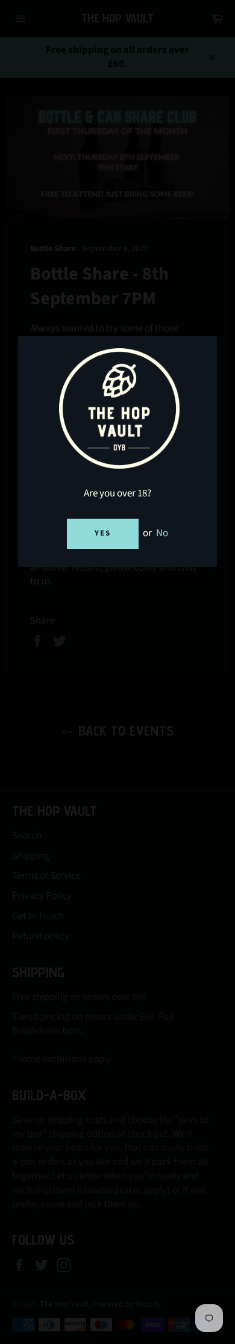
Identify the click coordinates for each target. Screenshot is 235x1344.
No (162, 533)
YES (103, 533)
